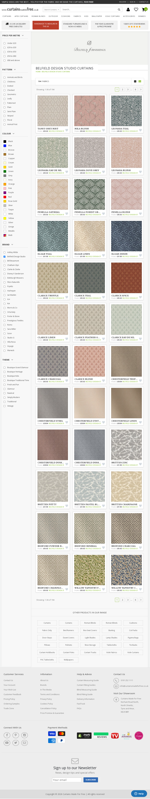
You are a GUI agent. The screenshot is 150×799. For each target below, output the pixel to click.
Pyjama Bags (133, 637)
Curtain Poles (68, 652)
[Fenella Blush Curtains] (127, 194)
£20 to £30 (11, 47)
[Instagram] (24, 735)
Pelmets (68, 645)
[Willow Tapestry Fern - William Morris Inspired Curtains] (90, 570)
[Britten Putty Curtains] (53, 486)
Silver (10, 205)
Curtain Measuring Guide (88, 680)
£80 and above (13, 60)
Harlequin (11, 290)
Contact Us (143, 2)
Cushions (65, 16)
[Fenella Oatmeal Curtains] (53, 194)
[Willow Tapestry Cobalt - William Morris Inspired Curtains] (127, 570)
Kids (86, 16)
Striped (10, 115)
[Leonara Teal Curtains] (127, 111)
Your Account (9, 685)
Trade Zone (9, 708)
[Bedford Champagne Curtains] (53, 570)
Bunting (112, 630)
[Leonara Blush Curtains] (127, 152)
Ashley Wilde (12, 252)
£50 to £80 (11, 56)
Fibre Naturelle (13, 282)
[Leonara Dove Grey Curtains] (90, 152)
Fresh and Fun (13, 384)
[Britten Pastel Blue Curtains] (90, 486)
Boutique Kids (13, 376)
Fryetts (10, 286)
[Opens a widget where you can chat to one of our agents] (139, 794)
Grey (10, 175)
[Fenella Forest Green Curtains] (90, 194)
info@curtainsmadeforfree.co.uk (134, 686)
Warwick (10, 350)
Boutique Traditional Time (18, 380)
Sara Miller (11, 329)
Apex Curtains (21, 16)
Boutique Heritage (15, 371)
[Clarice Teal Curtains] (90, 278)
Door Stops (47, 637)
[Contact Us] (24, 743)
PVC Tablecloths (47, 659)
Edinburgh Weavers (15, 278)
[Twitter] (15, 743)
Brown (11, 154)
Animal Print (12, 124)
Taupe (11, 209)
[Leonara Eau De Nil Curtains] (53, 152)
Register (122, 2)
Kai (8, 303)
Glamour (11, 389)
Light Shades (90, 637)
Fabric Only (47, 630)
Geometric (11, 94)
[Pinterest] (15, 735)
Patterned (11, 103)
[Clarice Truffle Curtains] (53, 278)
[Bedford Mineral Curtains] (90, 528)
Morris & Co (12, 307)
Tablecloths (111, 645)
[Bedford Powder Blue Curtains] (53, 528)
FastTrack (81, 704)
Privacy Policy (46, 699)
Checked (11, 90)
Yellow (11, 218)
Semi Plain (11, 111)
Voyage (10, 346)
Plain (9, 107)
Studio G (10, 337)
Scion (9, 333)
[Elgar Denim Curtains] (127, 236)
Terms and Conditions (50, 694)
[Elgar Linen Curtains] (90, 236)
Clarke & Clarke (13, 269)
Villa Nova (11, 342)
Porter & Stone (13, 316)
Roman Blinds (38, 16)
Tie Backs (133, 645)
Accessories (129, 16)
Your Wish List (10, 689)
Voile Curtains (112, 16)
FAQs (79, 708)
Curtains (6, 16)
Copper (11, 158)
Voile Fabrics (111, 652)
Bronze (11, 150)
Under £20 (11, 43)
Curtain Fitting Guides (86, 685)
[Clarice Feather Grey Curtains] (90, 319)
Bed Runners (68, 630)
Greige (11, 226)
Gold (10, 167)
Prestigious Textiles (15, 320)
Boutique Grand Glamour (17, 367)
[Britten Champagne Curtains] (127, 486)
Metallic (11, 231)
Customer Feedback (12, 694)
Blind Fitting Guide (85, 694)
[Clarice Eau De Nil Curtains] (127, 319)
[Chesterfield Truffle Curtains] (127, 361)
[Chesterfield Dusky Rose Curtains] (53, 445)
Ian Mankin (11, 295)
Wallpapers (68, 659)
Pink (10, 188)
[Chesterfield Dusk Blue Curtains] (90, 445)
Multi (10, 235)
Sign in (132, 2)
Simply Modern (13, 397)
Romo (9, 325)
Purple (11, 192)
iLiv (8, 299)
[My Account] (128, 9)
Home (38, 71)
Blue (10, 145)
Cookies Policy (46, 704)
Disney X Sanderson (15, 273)
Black (10, 141)
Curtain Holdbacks (47, 652)
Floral (9, 120)
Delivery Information (85, 699)
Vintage (10, 406)
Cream (11, 162)
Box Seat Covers (90, 630)
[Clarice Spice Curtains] (127, 278)
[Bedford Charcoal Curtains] (127, 528)
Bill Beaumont (13, 261)
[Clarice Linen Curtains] (53, 319)
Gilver (10, 222)
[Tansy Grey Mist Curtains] (53, 111)
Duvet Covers (68, 637)
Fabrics (77, 16)
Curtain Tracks (90, 652)
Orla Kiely (11, 312)
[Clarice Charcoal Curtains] (53, 361)
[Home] (20, 9)
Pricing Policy (9, 699)
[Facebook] (7, 735)
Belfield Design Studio (16, 256)
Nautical (10, 393)
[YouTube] (7, 743)
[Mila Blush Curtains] (90, 111)
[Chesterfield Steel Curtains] (53, 403)
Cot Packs (133, 630)
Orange (11, 184)
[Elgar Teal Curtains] (53, 236)
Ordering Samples (12, 704)
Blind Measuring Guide (87, 689)
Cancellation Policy (48, 708)
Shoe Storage (90, 645)
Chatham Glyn (13, 265)
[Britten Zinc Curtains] (127, 445)
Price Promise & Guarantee (52, 713)
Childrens (11, 81)
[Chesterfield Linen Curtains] (127, 403)
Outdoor (53, 16)
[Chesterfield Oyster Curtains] (90, 403)
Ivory (10, 180)
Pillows (47, 645)
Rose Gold (12, 201)
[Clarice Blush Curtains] (90, 361)
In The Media (46, 689)
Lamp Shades (111, 637)
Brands (142, 16)
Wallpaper (97, 16)
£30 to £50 (11, 51)
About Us (44, 680)
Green (10, 171)
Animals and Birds (14, 77)
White (10, 214)
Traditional (11, 401)
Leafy (9, 98)
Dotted (10, 86)
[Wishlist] (136, 9)
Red (10, 197)
